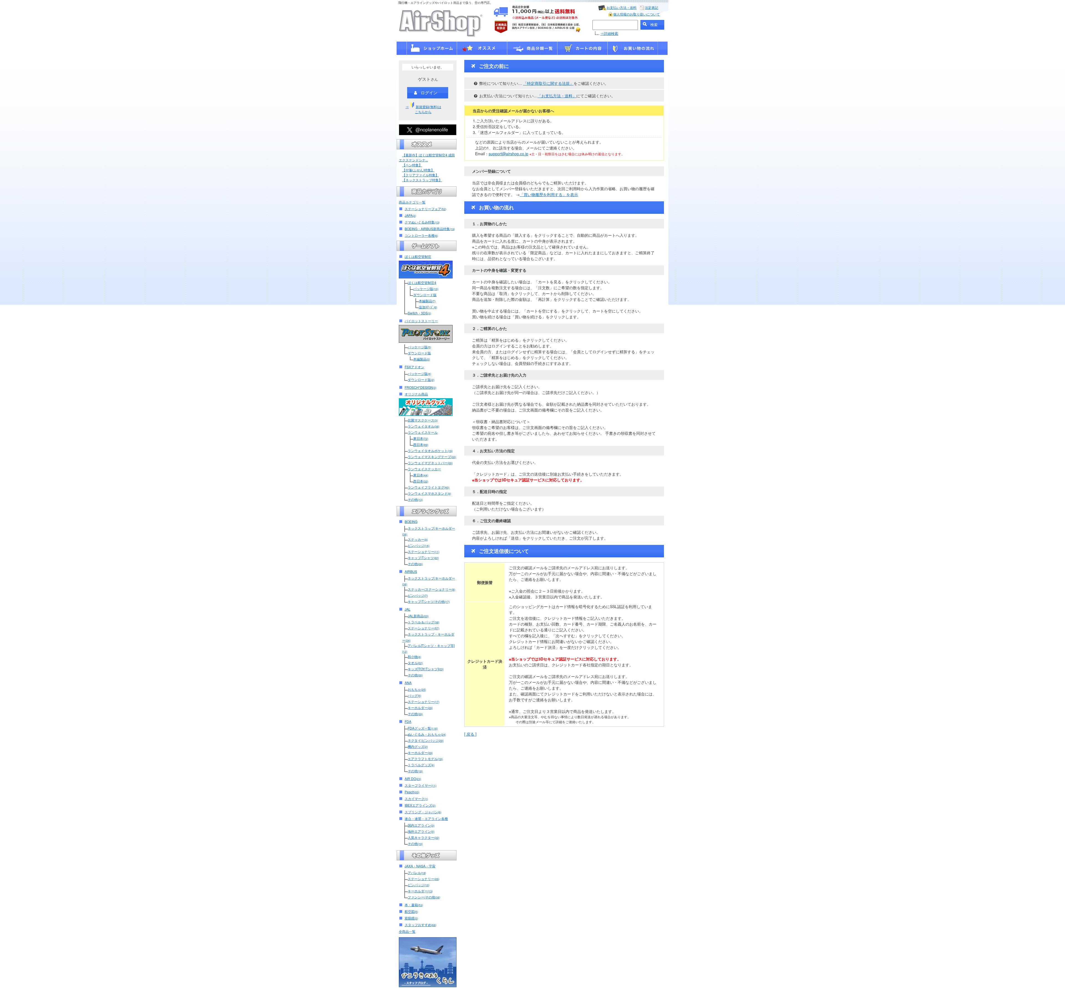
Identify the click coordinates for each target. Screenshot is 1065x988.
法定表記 (651, 7)
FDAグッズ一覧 (423, 728)
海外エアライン (421, 831)
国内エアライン (421, 825)
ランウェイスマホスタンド (429, 493)
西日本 (420, 444)
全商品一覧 (407, 931)
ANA (408, 682)
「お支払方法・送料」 (556, 95)
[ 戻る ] (470, 734)
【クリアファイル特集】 (420, 174)
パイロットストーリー (421, 320)
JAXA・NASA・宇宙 (420, 865)
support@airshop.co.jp (508, 153)
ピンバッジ (418, 545)
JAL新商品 (418, 615)
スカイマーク (416, 798)
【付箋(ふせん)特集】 (418, 169)
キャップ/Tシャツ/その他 (429, 601)
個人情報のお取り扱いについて (636, 14)
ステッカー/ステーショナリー (431, 589)
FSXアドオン (414, 366)
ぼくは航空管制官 (418, 256)
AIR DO (413, 778)
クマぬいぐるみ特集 (422, 222)
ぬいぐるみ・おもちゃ (427, 734)
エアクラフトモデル (425, 758)
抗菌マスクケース (423, 420)
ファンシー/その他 (424, 897)
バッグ (414, 695)
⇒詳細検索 (609, 33)
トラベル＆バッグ (423, 621)
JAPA (410, 215)
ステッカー (418, 539)
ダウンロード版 (425, 294)
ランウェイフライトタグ (428, 487)
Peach (412, 791)
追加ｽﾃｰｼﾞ (428, 306)
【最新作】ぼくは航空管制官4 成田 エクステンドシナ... (427, 157)
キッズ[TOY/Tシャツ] (425, 668)
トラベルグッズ (421, 764)
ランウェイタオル (423, 426)
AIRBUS (411, 571)
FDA (408, 721)
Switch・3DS (419, 313)
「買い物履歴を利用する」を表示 (549, 194)
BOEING (411, 521)
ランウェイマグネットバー (430, 462)
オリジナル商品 (416, 394)
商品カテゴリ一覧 (412, 202)
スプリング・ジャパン (423, 811)
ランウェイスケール (423, 432)
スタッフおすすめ (420, 924)
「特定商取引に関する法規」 (548, 83)
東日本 (420, 438)
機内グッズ (418, 746)
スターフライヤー (420, 785)
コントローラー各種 (421, 235)
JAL (407, 609)
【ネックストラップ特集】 (422, 179)
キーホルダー (420, 707)
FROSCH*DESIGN (420, 387)
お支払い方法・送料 (622, 7)
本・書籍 (414, 904)
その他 (415, 499)
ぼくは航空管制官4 (422, 282)
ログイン (429, 92)
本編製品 (427, 300)
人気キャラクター (423, 837)
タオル (415, 662)
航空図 (411, 911)
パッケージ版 (425, 288)
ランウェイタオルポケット (430, 450)
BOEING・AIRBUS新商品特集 (430, 228)
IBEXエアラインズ (420, 805)
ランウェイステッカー (424, 468)
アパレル (417, 872)
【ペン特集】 (412, 164)
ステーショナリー (423, 551)
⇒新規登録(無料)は (423, 109)
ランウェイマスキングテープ (432, 456)
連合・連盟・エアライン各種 (426, 818)
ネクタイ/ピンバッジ (425, 740)
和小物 (414, 656)
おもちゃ (417, 689)
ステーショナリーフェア (425, 208)
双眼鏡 (411, 918)
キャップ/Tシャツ (423, 557)
